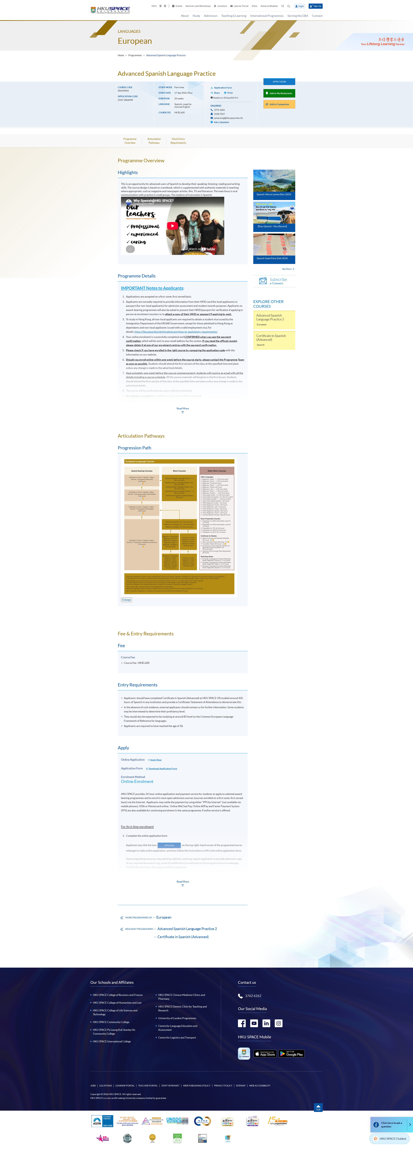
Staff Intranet (170, 1085)
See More (287, 269)
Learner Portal (240, 6)
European (135, 40)
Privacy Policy (223, 1085)
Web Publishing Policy (196, 1085)
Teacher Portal (148, 1085)
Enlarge (126, 599)
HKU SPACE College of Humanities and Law (117, 1002)
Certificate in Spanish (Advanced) (183, 937)
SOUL (254, 6)
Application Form (223, 87)
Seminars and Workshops (198, 6)
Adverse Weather (269, 6)
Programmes (135, 55)
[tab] (183, 160)
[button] (289, 6)
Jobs (93, 1085)
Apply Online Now (227, 418)
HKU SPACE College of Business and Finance (118, 994)
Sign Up (317, 6)
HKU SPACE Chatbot (393, 1138)
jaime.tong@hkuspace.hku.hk (228, 118)
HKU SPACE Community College (111, 1022)
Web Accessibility (259, 1085)
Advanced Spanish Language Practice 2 (187, 929)
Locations (222, 6)
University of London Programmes (177, 1018)
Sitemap (241, 1085)
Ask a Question (221, 122)
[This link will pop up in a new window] (265, 1054)
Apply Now (279, 81)
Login (301, 6)
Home (121, 55)
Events (178, 6)
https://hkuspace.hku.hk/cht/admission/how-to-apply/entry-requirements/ (176, 331)
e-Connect (278, 281)
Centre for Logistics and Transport (177, 1037)
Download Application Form (163, 768)
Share (217, 93)
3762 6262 (253, 996)
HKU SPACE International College (112, 1041)
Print (230, 93)
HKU (154, 6)
